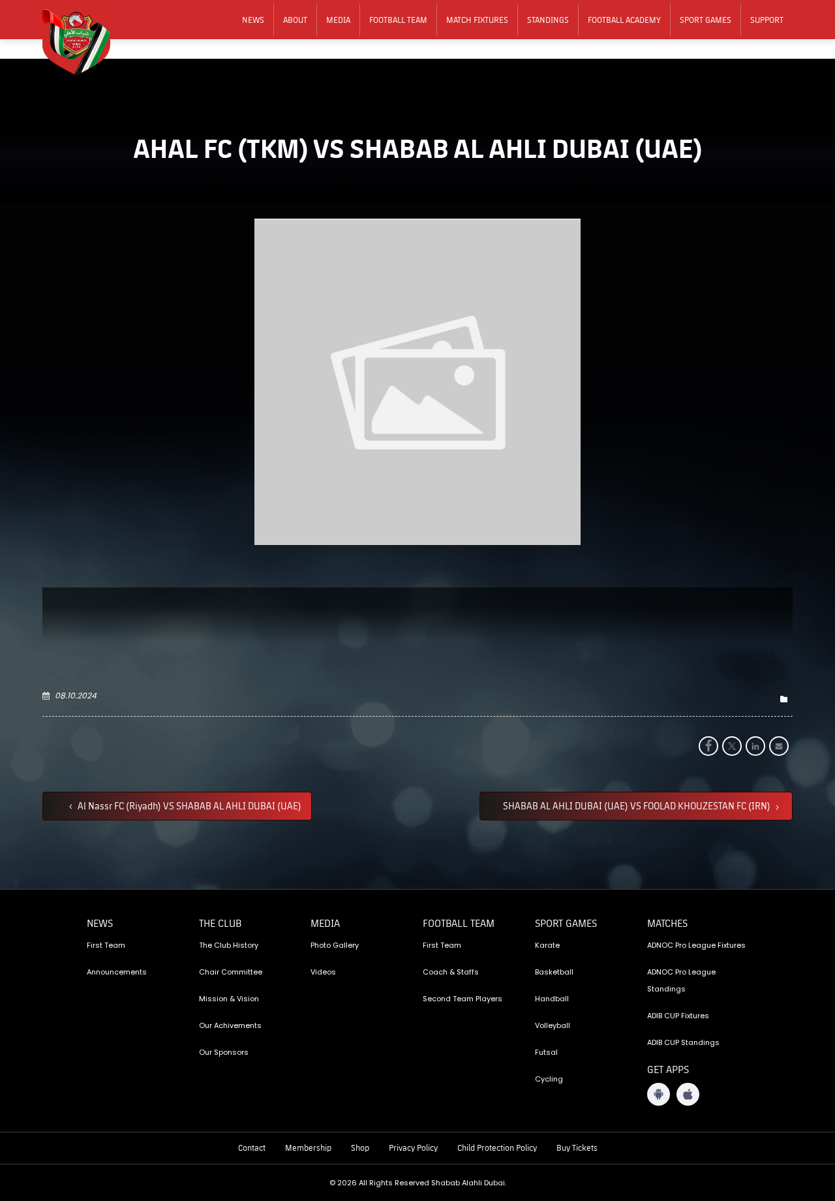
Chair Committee (230, 972)
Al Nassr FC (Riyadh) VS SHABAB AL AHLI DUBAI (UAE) (188, 805)
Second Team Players (462, 998)
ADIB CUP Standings (683, 1042)
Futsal (546, 1052)
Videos (323, 972)
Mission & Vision (229, 998)
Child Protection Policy (497, 1147)
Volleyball (552, 1025)
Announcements (117, 972)
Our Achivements (230, 1025)
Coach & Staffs (451, 972)
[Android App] (658, 1094)
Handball (552, 998)
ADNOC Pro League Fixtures (696, 945)
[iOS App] (687, 1094)
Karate (547, 945)
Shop (360, 1147)
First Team (106, 945)
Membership (308, 1147)
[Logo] (84, 40)
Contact (252, 1147)
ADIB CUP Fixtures (678, 1015)
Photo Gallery (335, 945)
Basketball (554, 972)
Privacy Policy (413, 1147)
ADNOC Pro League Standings (681, 980)
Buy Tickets (577, 1147)
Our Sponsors (224, 1052)
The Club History (228, 945)
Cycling (549, 1079)
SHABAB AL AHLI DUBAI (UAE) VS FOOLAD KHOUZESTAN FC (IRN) (637, 805)
